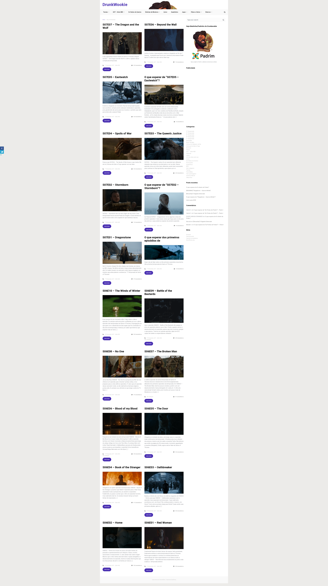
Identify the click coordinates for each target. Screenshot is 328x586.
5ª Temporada (190, 135)
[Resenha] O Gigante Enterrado (195, 194)
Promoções (189, 162)
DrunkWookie (114, 4)
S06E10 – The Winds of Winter (121, 290)
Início (103, 19)
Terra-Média (189, 172)
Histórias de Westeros (151, 12)
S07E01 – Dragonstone (117, 237)
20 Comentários (179, 173)
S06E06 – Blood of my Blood (120, 408)
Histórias (188, 153)
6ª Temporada (108, 334)
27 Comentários (138, 394)
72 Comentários (179, 62)
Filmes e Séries (195, 12)
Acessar (188, 234)
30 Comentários (179, 510)
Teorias (105, 12)
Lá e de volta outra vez (192, 157)
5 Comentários (180, 225)
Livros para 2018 (191, 200)
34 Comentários (138, 169)
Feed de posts (190, 236)
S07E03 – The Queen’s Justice (163, 133)
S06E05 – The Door (156, 408)
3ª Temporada (190, 131)
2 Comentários (180, 268)
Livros (165, 12)
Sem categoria (147, 339)
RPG (187, 166)
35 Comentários (138, 565)
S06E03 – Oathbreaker (158, 467)
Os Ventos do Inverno (134, 12)
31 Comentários (179, 396)
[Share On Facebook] (2, 148)
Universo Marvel (190, 175)
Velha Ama (189, 177)
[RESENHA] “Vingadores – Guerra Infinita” (198, 190)
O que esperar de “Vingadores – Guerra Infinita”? (201, 197)
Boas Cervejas (190, 142)
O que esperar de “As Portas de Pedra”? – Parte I (208, 210)
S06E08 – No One (113, 351)
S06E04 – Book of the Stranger (121, 467)
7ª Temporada (108, 65)
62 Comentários (138, 65)
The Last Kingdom (191, 174)
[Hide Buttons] (1, 155)
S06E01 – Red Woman (158, 522)
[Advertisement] (206, 84)
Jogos (184, 12)
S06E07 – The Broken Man (160, 351)
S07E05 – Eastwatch (115, 77)
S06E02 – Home (112, 522)
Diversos (208, 12)
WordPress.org (190, 240)
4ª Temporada (190, 133)
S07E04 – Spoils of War (117, 133)
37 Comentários (138, 279)
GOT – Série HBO (118, 12)
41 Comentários (138, 502)
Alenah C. (189, 224)
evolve (153, 579)
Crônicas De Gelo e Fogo (193, 146)
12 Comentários (138, 222)
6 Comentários (180, 121)
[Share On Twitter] (2, 152)
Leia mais (107, 69)
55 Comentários (138, 334)
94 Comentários (179, 452)
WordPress (173, 579)
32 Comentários (138, 116)
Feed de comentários (192, 238)
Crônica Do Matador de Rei (193, 144)
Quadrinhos (174, 12)
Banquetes (189, 140)
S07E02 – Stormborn (115, 184)
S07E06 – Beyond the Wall (160, 24)
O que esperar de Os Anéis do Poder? (197, 187)
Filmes (188, 150)
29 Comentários (179, 338)
